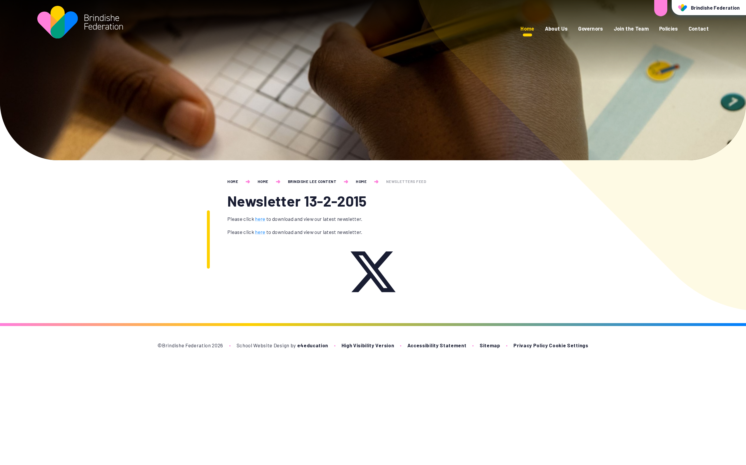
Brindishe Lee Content (312, 181)
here (260, 219)
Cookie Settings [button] (568, 345)
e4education (312, 345)
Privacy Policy (530, 345)
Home (232, 181)
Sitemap (490, 345)
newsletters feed (406, 181)
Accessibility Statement (437, 345)
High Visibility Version (368, 345)
